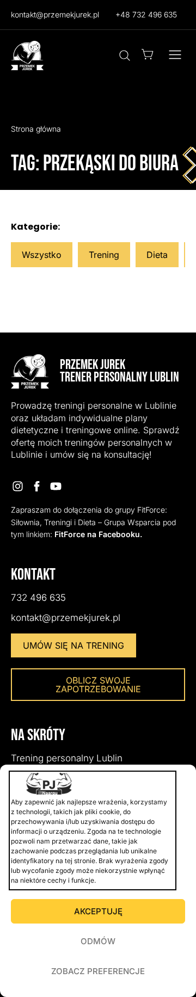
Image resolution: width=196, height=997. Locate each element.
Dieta (157, 254)
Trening (104, 254)
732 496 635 (38, 597)
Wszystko (42, 254)
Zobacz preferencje (98, 971)
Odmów (98, 941)
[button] (175, 55)
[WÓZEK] (147, 54)
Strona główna (36, 128)
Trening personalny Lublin (66, 758)
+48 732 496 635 (146, 14)
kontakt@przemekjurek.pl (55, 14)
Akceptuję (98, 911)
